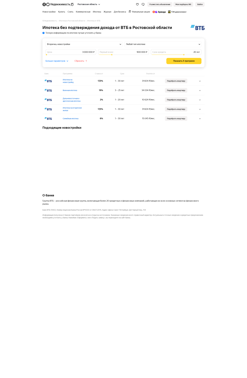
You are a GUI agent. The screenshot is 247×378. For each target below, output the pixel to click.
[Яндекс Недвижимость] (58, 4)
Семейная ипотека (70, 119)
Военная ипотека (70, 90)
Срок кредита (159, 52)
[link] (200, 4)
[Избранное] (137, 4)
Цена (49, 52)
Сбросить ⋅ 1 (81, 61)
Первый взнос (106, 52)
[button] (143, 4)
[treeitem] (49, 12)
